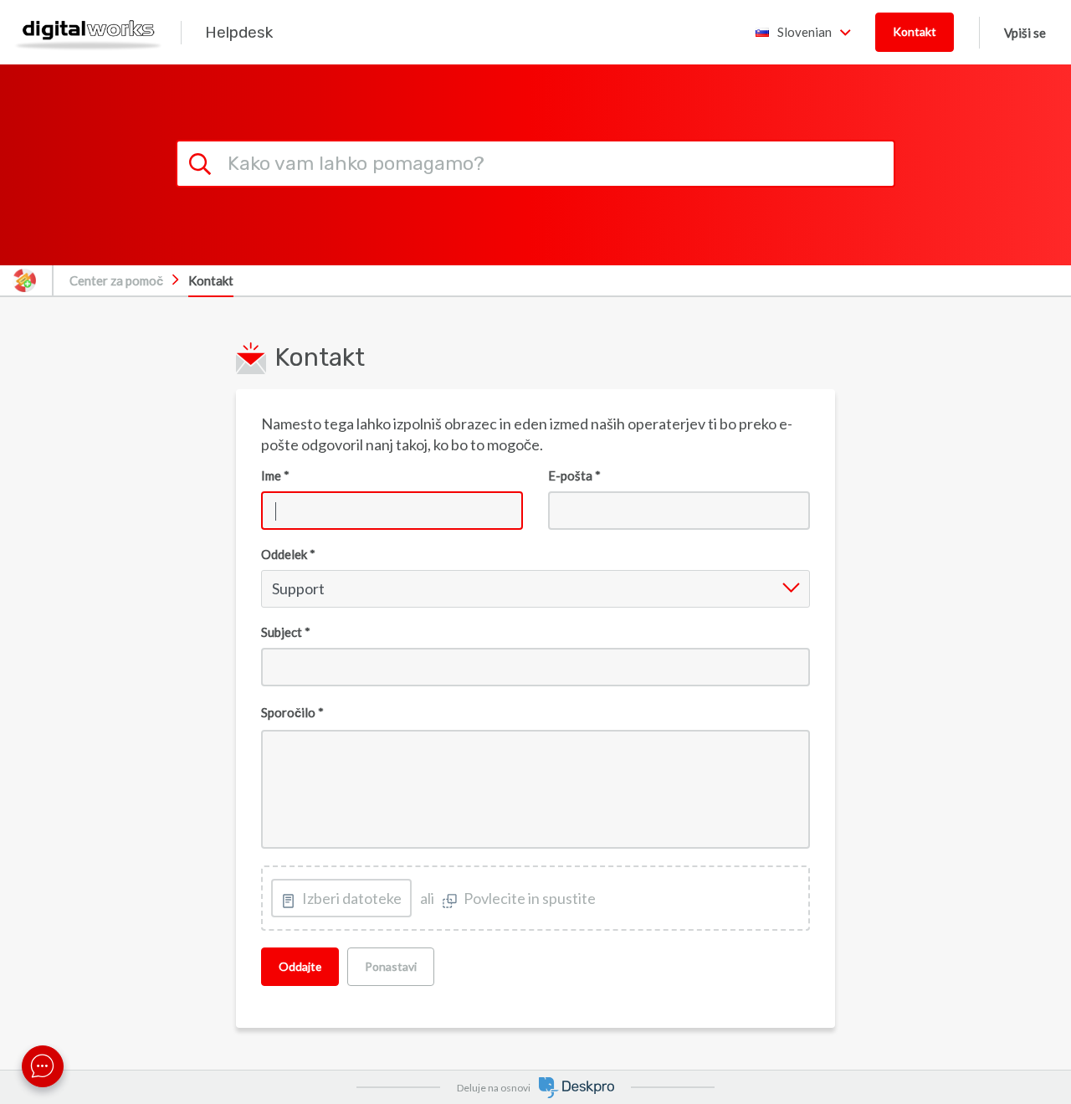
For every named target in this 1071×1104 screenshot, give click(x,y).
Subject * (285, 631)
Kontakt (914, 31)
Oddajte (300, 966)
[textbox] (536, 789)
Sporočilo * (292, 712)
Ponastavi (391, 966)
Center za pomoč (116, 280)
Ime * (275, 475)
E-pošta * (574, 475)
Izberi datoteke (352, 898)
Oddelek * (288, 554)
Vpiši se (1025, 32)
